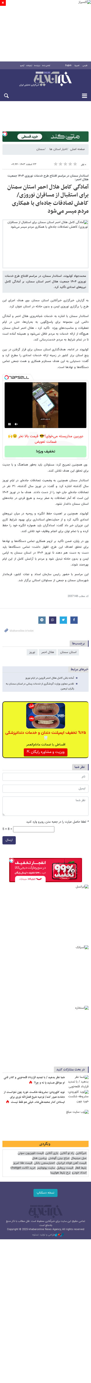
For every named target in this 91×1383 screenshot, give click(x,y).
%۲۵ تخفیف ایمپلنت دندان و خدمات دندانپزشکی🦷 (45, 735)
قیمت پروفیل (65, 1168)
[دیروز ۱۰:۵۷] (78, 1097)
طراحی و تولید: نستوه (43, 1235)
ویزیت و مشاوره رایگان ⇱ (46, 752)
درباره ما (37, 65)
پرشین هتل (39, 1158)
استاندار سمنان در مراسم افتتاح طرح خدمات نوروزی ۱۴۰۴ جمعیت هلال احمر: (48, 177)
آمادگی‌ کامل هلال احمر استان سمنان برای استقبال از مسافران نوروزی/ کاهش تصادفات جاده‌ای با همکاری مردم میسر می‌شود (48, 199)
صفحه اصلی (77, 149)
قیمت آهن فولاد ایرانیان (71, 1163)
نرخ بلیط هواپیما (60, 1173)
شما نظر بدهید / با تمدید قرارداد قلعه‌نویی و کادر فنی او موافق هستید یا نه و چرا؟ (34, 1080)
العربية (76, 65)
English (68, 65)
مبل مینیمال (78, 1158)
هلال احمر (47, 652)
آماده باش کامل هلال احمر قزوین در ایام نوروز (49, 678)
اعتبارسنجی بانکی (44, 1163)
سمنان (40, 149)
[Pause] (9, 424)
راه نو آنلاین (67, 1153)
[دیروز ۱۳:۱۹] (78, 1082)
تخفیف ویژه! (45, 452)
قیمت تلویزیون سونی (31, 1153)
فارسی (85, 65)
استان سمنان (68, 652)
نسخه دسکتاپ (45, 1192)
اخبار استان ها (58, 149)
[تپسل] (4, 133)
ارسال (9, 840)
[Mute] (16, 424)
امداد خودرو (79, 1173)
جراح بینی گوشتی (58, 1158)
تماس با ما (46, 65)
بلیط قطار (80, 1168)
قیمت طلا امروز (22, 1163)
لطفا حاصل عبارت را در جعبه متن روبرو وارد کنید (57, 822)
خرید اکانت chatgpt (22, 1168)
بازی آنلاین (51, 1153)
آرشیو (22, 65)
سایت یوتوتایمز (46, 1168)
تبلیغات (29, 65)
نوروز (32, 652)
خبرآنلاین (45, 79)
